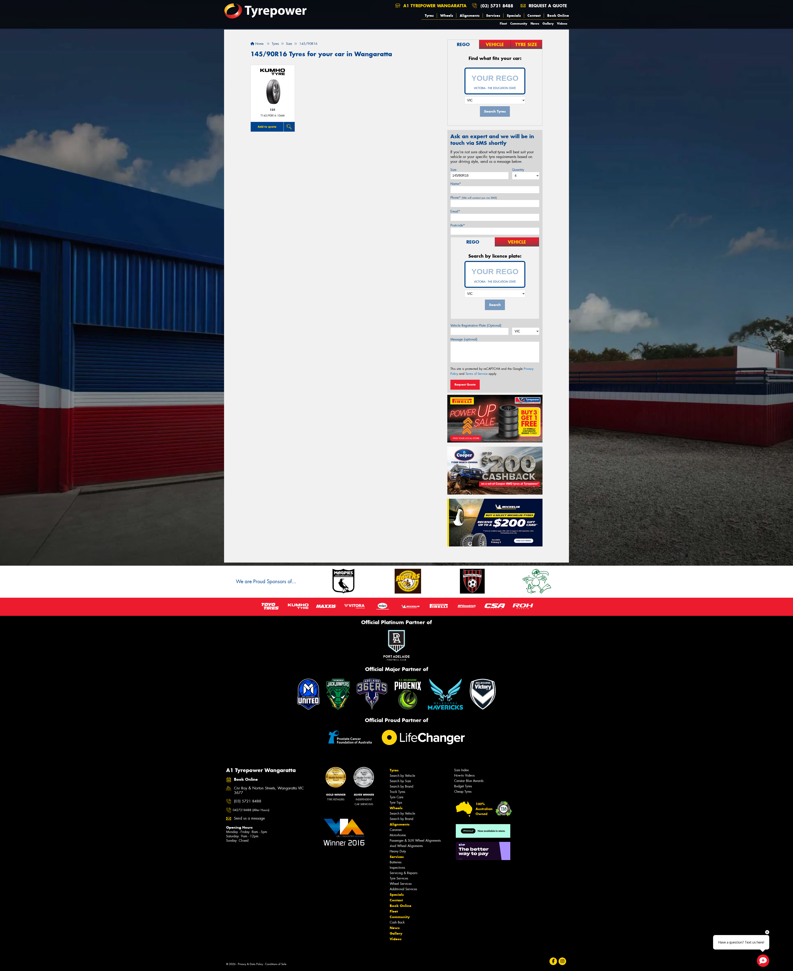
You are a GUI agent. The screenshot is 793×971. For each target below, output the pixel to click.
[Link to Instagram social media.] (562, 961)
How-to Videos (464, 775)
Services (493, 15)
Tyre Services (399, 878)
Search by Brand (401, 786)
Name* (455, 184)
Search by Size (400, 781)
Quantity (518, 170)
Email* (455, 211)
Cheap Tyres (462, 791)
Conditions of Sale (275, 964)
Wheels (446, 15)
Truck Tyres (397, 792)
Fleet (503, 23)
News (535, 23)
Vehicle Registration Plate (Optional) (475, 325)
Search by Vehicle (402, 775)
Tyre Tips (396, 802)
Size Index (461, 770)
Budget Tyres (463, 786)
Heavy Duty (398, 851)
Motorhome (398, 835)
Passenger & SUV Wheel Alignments (415, 840)
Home (259, 44)
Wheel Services (401, 884)
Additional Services (403, 889)
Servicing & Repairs (403, 873)
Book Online (558, 15)
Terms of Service (476, 374)
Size (453, 170)
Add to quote (267, 127)
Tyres (429, 15)
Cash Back (397, 922)
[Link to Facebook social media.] (553, 961)
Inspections (397, 867)
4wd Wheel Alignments (406, 846)
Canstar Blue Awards (468, 781)
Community (518, 23)
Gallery (548, 23)
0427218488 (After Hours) (251, 810)
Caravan (396, 830)
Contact (534, 15)
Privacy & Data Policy (250, 964)
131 (272, 110)
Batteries (395, 862)
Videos (562, 23)
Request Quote (465, 384)
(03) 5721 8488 (497, 5)
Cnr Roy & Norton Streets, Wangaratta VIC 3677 (269, 790)
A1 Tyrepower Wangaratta (434, 5)
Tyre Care (396, 797)
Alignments (470, 15)
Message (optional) (463, 339)
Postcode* (457, 225)
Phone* (473, 197)
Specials (514, 15)
